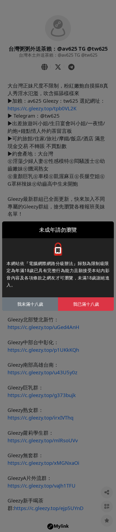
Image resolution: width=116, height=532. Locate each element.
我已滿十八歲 (86, 304)
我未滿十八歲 (30, 304)
